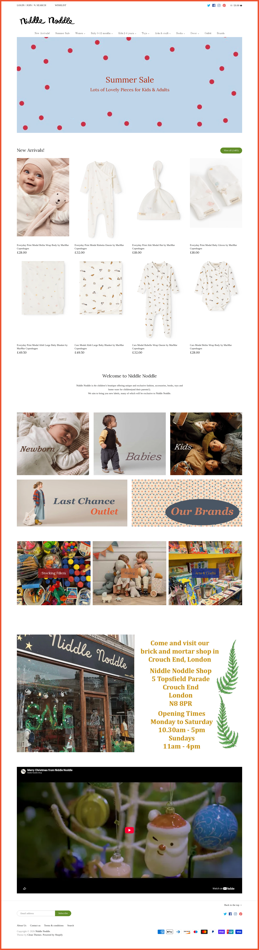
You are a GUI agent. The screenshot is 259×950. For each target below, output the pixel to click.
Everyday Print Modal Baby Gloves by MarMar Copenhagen (213, 247)
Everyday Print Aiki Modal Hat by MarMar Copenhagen (153, 247)
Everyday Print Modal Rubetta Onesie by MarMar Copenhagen (99, 247)
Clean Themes (34, 934)
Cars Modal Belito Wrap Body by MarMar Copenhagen (211, 347)
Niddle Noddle (42, 931)
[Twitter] (208, 5)
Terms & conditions (54, 925)
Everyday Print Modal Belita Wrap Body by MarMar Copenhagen (43, 247)
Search (70, 925)
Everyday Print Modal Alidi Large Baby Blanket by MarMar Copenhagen (42, 347)
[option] (129, 85)
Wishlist (60, 5)
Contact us (35, 925)
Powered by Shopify (53, 934)
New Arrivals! (30, 150)
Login (20, 5)
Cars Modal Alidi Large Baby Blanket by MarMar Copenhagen (99, 347)
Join (29, 5)
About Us (21, 925)
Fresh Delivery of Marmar (129, 85)
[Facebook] (213, 5)
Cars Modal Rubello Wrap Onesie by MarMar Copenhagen (154, 347)
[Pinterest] (224, 5)
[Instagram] (219, 5)
